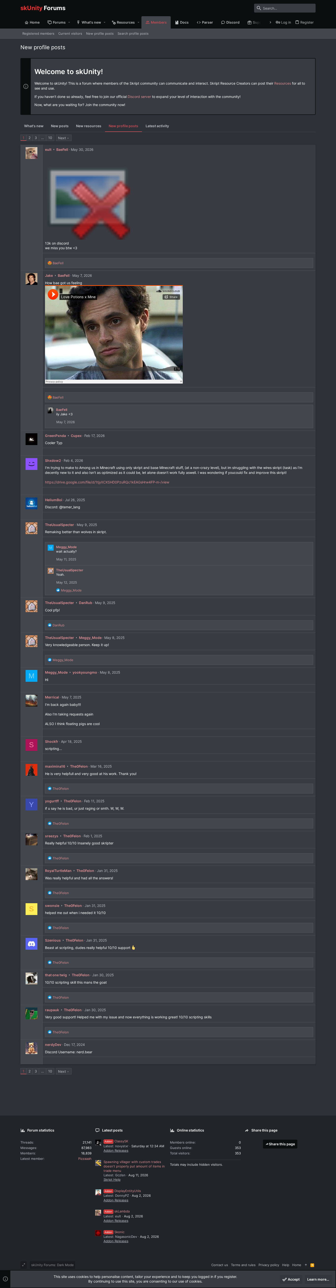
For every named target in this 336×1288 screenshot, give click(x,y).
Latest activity (157, 126)
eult (48, 149)
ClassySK (116, 1141)
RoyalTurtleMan (58, 871)
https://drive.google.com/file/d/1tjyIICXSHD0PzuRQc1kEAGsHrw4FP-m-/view (107, 482)
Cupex (76, 436)
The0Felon (79, 766)
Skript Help (112, 1179)
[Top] (306, 1265)
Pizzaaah (85, 1159)
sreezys (51, 836)
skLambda (117, 1211)
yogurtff (52, 801)
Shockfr (51, 741)
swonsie (52, 905)
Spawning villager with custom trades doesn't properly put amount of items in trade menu (134, 1166)
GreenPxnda (55, 436)
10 (50, 138)
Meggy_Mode (66, 547)
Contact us (219, 1265)
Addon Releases (116, 1150)
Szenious (53, 940)
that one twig (56, 975)
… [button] (42, 138)
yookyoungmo (85, 672)
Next (62, 138)
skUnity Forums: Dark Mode (52, 1265)
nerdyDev (53, 1044)
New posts (60, 126)
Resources (282, 83)
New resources (88, 126)
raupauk (52, 1010)
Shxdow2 (53, 460)
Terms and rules (243, 1265)
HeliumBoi (53, 500)
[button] (69, 22)
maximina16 (55, 766)
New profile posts (123, 126)
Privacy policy (269, 1265)
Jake (49, 275)
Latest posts (112, 1130)
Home (296, 1265)
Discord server (139, 96)
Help (285, 1265)
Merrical (52, 697)
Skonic (114, 1232)
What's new (34, 126)
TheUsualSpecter (59, 525)
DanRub (85, 603)
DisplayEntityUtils (123, 1191)
